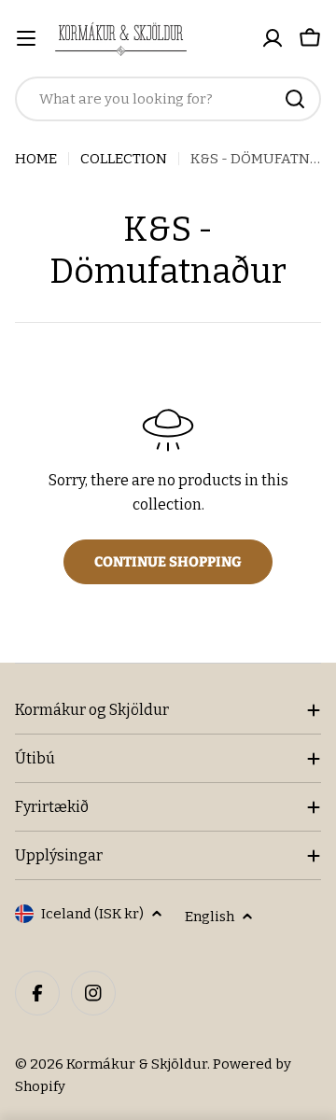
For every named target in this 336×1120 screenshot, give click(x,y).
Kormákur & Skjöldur (136, 1064)
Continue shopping (168, 561)
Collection (123, 158)
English (209, 916)
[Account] (272, 38)
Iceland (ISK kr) (92, 913)
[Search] (295, 99)
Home (36, 158)
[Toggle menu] (26, 38)
